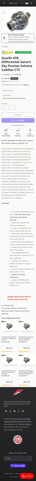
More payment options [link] (18, 125)
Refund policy (19, 473)
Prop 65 (28, 424)
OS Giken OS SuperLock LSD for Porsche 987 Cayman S (9, 372)
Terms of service (14, 476)
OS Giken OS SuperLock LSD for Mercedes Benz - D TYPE (9, 338)
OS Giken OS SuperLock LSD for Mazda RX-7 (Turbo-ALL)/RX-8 (26, 338)
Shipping (4, 81)
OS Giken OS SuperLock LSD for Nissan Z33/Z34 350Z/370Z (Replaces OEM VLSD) (26, 372)
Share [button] (6, 47)
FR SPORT (11, 473)
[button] (4, 3)
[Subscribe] (30, 458)
